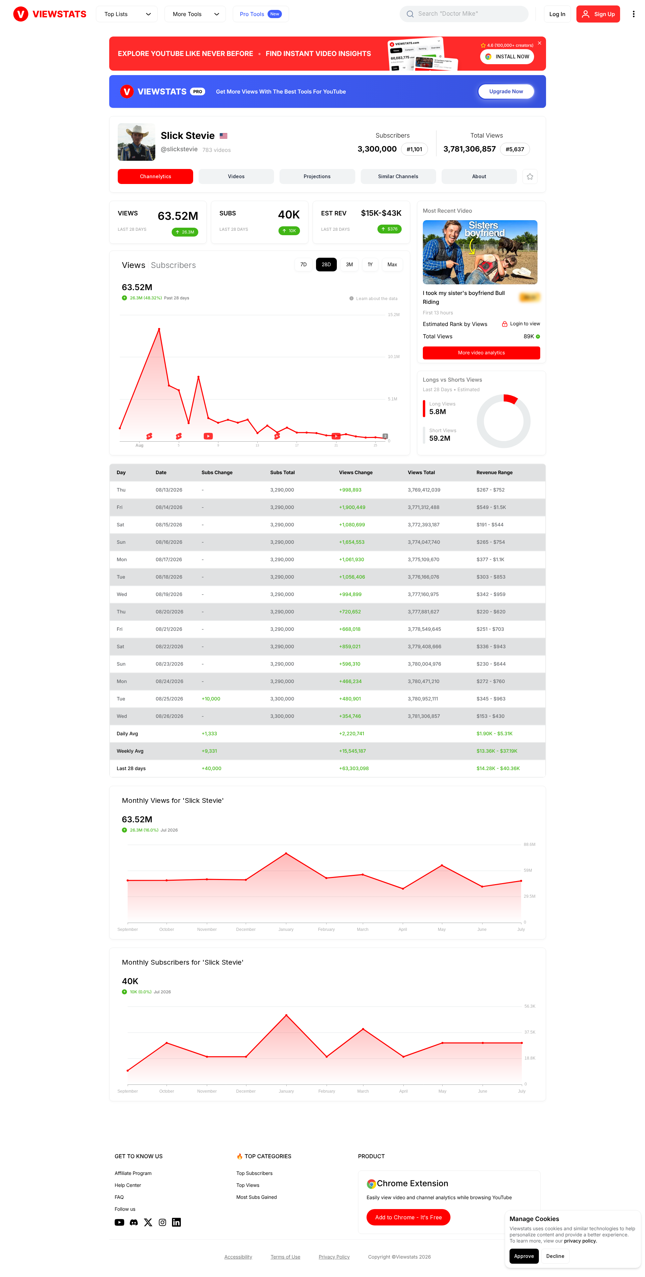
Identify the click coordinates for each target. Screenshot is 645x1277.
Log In (557, 14)
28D (326, 264)
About (479, 176)
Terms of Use (285, 1257)
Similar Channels (398, 176)
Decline (555, 1256)
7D (303, 264)
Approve (524, 1256)
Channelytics (155, 176)
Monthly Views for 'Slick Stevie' (173, 800)
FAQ (119, 1197)
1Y (370, 264)
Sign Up (604, 14)
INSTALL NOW (512, 56)
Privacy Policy (334, 1257)
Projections (317, 176)
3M (349, 264)
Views (133, 265)
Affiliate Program (133, 1173)
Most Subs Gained (256, 1197)
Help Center (128, 1185)
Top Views (247, 1185)
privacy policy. (580, 1241)
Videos (236, 176)
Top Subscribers (254, 1173)
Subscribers (173, 265)
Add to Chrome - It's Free (408, 1217)
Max (392, 264)
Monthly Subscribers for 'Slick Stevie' (183, 962)
